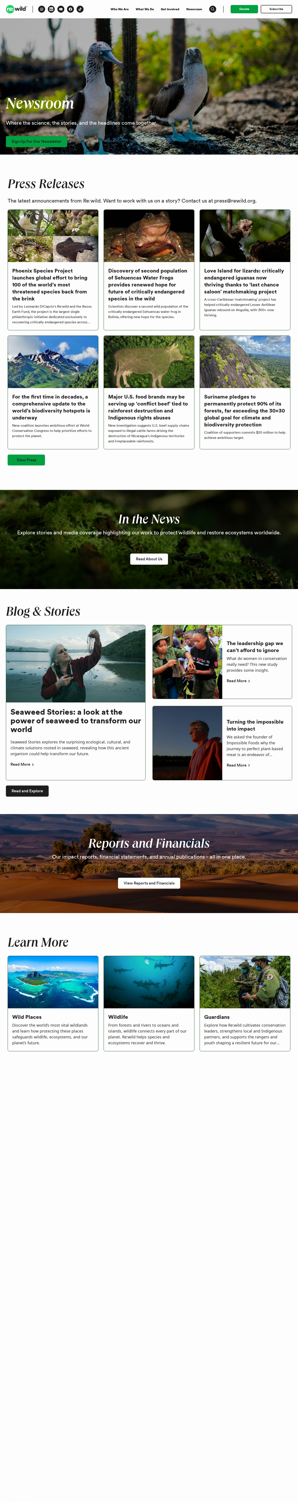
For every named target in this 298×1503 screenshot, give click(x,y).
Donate (244, 9)
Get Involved (170, 9)
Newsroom (194, 9)
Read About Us (149, 559)
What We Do (145, 9)
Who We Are (120, 9)
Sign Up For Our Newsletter (37, 141)
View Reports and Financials (149, 883)
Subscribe (276, 9)
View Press (26, 460)
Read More (20, 764)
